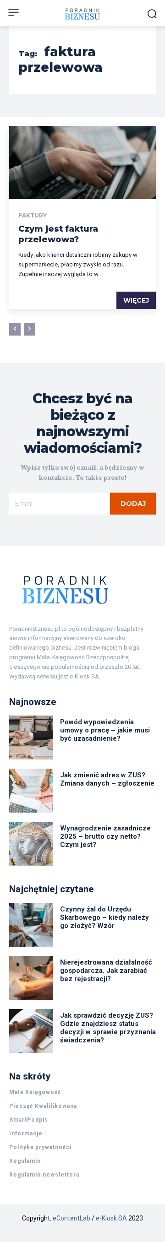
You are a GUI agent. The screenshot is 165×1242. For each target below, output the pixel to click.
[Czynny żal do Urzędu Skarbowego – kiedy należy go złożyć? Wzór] (31, 925)
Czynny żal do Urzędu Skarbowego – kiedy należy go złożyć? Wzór (104, 917)
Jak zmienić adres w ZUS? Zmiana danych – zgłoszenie (107, 779)
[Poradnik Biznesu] (82, 590)
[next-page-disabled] (29, 329)
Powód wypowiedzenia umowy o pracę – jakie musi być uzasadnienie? (105, 730)
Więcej (136, 300)
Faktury (32, 215)
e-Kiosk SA (111, 1218)
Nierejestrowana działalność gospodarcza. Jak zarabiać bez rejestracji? (106, 970)
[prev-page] (15, 329)
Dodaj (133, 503)
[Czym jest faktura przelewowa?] (82, 162)
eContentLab (71, 1218)
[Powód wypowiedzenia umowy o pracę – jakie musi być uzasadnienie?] (31, 737)
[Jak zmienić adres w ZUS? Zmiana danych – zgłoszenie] (31, 791)
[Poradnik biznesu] (82, 13)
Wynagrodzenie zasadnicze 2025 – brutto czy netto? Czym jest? (105, 836)
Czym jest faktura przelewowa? (58, 234)
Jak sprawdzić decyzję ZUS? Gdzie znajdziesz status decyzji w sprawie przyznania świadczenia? (108, 1027)
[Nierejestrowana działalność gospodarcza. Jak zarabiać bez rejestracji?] (31, 978)
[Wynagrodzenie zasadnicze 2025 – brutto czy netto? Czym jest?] (31, 844)
